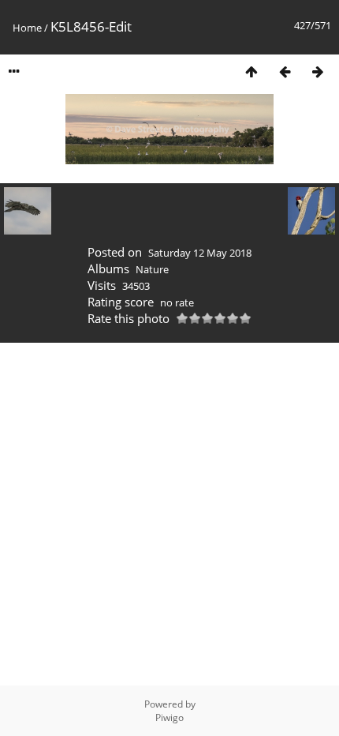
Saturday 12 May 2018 (199, 253)
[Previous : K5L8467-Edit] (284, 71)
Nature (152, 269)
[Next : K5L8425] (317, 71)
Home (27, 28)
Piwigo (169, 717)
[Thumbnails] (251, 71)
